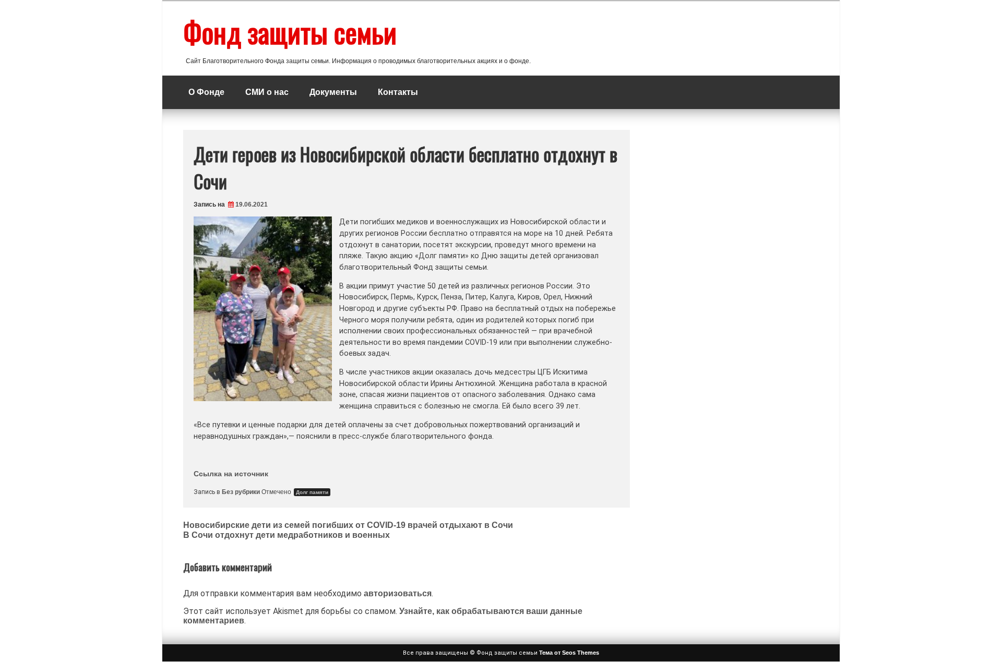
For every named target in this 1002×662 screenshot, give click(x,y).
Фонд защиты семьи (290, 31)
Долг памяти (312, 492)
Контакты (398, 92)
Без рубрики (241, 492)
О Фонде (206, 92)
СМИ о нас (267, 92)
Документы (333, 92)
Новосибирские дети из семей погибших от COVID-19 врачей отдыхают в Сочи (348, 525)
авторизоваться (398, 593)
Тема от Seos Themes (569, 652)
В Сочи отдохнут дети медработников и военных (286, 535)
